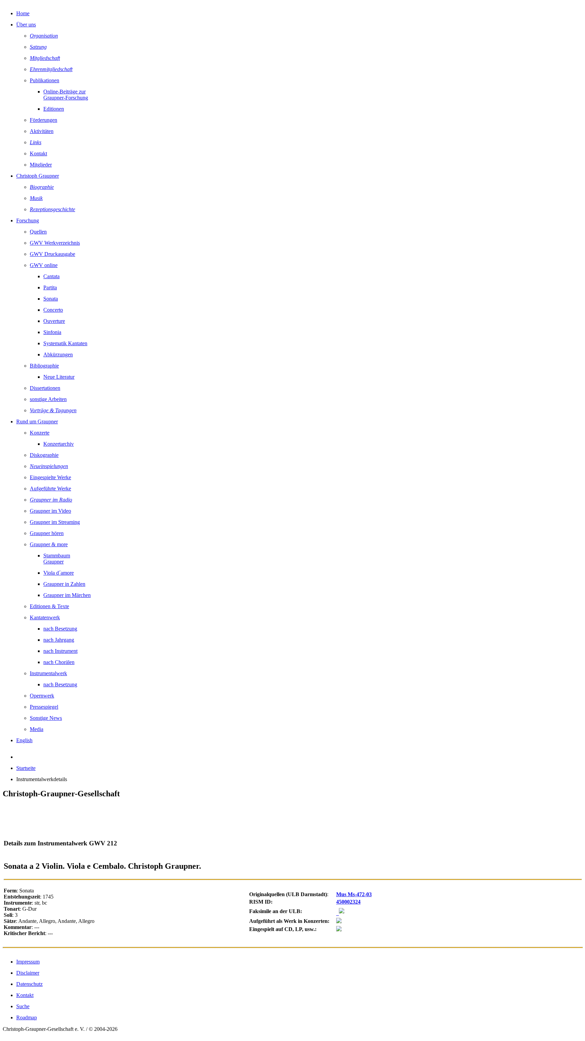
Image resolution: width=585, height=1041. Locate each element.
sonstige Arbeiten (48, 399)
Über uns (26, 24)
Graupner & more (49, 544)
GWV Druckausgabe (52, 254)
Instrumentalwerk (48, 673)
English (24, 740)
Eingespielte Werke (50, 477)
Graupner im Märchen (67, 595)
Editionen (53, 109)
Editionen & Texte (49, 606)
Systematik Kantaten (65, 343)
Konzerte (39, 433)
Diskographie (44, 455)
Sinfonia (52, 332)
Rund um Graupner (37, 421)
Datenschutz (29, 984)
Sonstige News (46, 718)
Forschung (27, 220)
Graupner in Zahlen (64, 584)
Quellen (38, 232)
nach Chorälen (58, 662)
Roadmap (26, 1017)
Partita (50, 287)
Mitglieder (41, 165)
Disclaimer (27, 973)
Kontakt (38, 153)
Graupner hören (47, 533)
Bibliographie (44, 366)
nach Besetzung (60, 629)
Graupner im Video (50, 511)
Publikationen (44, 80)
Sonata (50, 299)
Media (36, 729)
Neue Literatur (58, 377)
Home (22, 13)
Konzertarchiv (58, 444)
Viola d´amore (58, 573)
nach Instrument (60, 651)
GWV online (44, 265)
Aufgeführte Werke (50, 488)
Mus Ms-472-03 (354, 894)
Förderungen (43, 120)
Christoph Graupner (37, 176)
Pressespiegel (44, 707)
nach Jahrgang (58, 640)
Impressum (28, 962)
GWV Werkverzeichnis (55, 243)
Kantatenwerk (45, 617)
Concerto (53, 310)
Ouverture (54, 321)
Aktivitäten (41, 131)
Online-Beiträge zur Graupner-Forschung (65, 95)
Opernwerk (42, 696)
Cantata (51, 276)
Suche (22, 1006)
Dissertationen (45, 388)
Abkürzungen (58, 354)
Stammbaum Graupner (56, 558)
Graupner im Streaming (55, 522)
